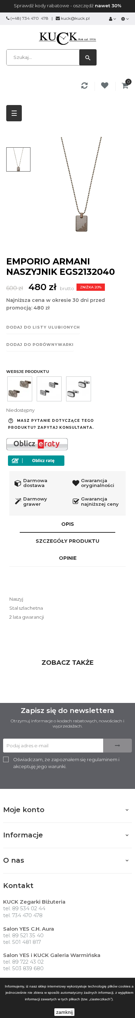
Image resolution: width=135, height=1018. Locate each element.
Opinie (67, 558)
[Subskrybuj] (117, 745)
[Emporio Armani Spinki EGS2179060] (49, 388)
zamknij (64, 1012)
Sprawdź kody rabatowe (41, 5)
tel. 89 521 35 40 (23, 935)
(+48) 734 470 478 (29, 18)
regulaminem (102, 759)
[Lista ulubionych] (106, 86)
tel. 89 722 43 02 (23, 961)
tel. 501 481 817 (22, 942)
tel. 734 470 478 (23, 915)
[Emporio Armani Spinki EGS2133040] (19, 388)
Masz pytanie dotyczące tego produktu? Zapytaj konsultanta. (51, 424)
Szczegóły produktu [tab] (67, 541)
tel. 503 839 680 (23, 968)
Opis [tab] (67, 524)
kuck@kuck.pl (75, 18)
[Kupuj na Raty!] (36, 460)
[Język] (125, 18)
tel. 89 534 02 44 (24, 908)
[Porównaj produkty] (85, 86)
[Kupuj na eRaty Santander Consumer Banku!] (37, 443)
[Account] (112, 18)
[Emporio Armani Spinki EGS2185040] (78, 388)
